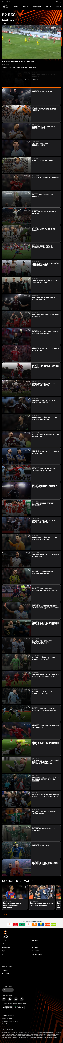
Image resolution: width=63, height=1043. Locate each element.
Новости (35, 944)
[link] (16, 6)
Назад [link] (5, 23)
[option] (31, 79)
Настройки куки (6, 1024)
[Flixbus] (53, 924)
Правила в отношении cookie (10, 1021)
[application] (31, 42)
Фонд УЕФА (5, 974)
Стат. (3, 954)
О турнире (35, 951)
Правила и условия (7, 1018)
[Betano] (47, 924)
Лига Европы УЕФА (5, 6)
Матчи (4, 940)
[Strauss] (15, 924)
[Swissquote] (28, 924)
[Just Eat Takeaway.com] (34, 924)
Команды (35, 940)
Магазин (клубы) (37, 954)
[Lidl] (41, 924)
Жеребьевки (6, 947)
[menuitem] (16, 6)
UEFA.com (5, 970)
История (35, 947)
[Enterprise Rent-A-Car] (22, 924)
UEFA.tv (4, 944)
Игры (3, 951)
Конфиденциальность (8, 1015)
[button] (48, 6)
